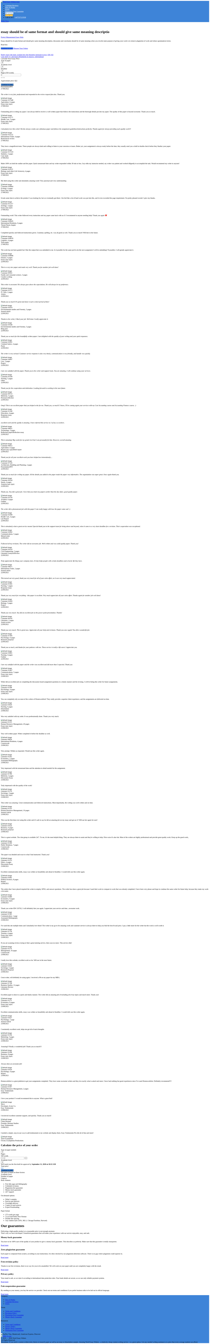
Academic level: (6, 1160)
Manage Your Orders (20, 48)
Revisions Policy (11, 1313)
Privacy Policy (10, 1326)
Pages (3, 73)
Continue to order (7, 48)
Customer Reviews (11, 5)
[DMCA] (6, 1336)
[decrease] (4, 77)
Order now (9, 15)
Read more (4, 1245)
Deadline (4, 69)
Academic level (6, 65)
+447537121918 (20, 17)
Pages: (3, 1154)
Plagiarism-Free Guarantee (14, 11)
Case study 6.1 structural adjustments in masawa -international (22, 57)
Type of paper (5, 61)
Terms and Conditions (12, 1311)
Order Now (5, 21)
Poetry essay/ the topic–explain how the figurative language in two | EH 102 (27, 55)
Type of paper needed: (8, 1150)
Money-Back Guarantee (13, 1317)
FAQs (7, 9)
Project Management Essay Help (12, 37)
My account (9, 13)
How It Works (10, 7)
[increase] (2, 77)
